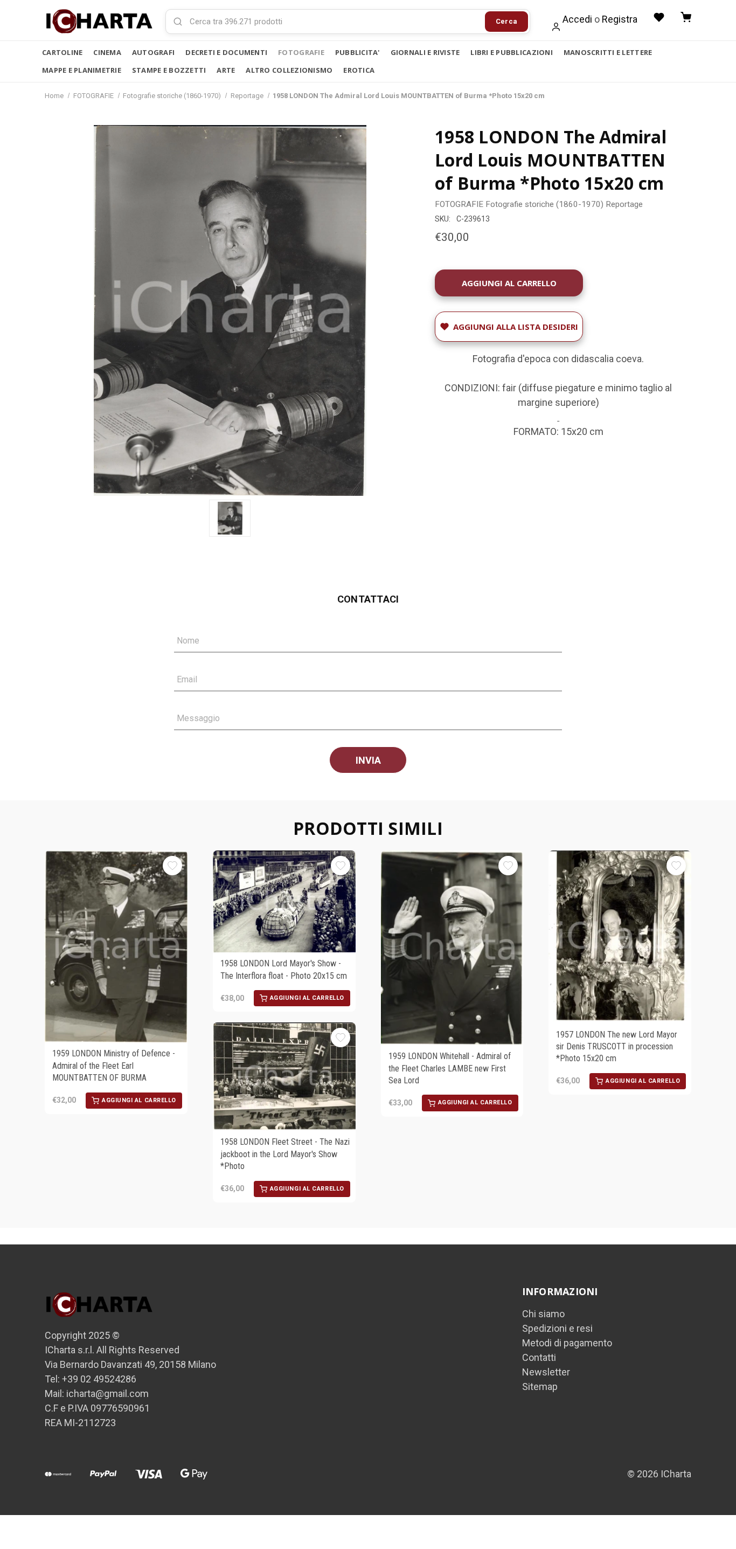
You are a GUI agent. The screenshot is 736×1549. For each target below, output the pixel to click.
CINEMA (107, 52)
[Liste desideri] (659, 17)
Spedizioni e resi (557, 1328)
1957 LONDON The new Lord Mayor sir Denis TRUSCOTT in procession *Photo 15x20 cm (616, 1046)
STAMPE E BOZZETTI (169, 70)
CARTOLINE (62, 52)
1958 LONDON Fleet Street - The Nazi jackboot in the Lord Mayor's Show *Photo (285, 1154)
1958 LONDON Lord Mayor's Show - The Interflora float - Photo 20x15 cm (283, 969)
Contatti (539, 1357)
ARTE (226, 70)
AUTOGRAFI (153, 52)
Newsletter (546, 1372)
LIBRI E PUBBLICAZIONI (511, 52)
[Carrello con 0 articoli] (686, 17)
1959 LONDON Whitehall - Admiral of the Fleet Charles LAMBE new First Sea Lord (449, 1068)
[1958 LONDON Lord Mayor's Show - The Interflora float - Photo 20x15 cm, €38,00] (284, 901)
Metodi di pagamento (567, 1343)
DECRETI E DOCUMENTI (226, 52)
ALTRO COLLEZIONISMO (289, 70)
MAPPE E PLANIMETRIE (81, 70)
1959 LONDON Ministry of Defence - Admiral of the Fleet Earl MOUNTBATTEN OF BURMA (113, 1065)
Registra (619, 19)
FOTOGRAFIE (301, 52)
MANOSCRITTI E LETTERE (608, 52)
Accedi (577, 19)
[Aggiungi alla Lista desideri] (172, 865)
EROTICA (358, 70)
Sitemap (540, 1386)
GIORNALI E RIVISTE (425, 52)
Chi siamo (543, 1313)
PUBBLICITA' (357, 52)
